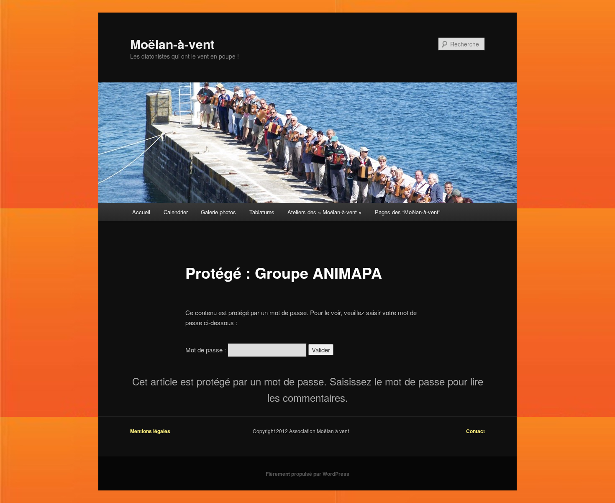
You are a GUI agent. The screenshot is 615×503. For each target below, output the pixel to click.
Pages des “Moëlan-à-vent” (407, 212)
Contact (475, 431)
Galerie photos (218, 212)
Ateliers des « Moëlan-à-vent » (324, 212)
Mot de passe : (206, 349)
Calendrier (176, 212)
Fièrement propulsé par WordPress (307, 473)
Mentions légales (150, 431)
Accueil (141, 212)
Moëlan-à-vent (172, 44)
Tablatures (261, 212)
